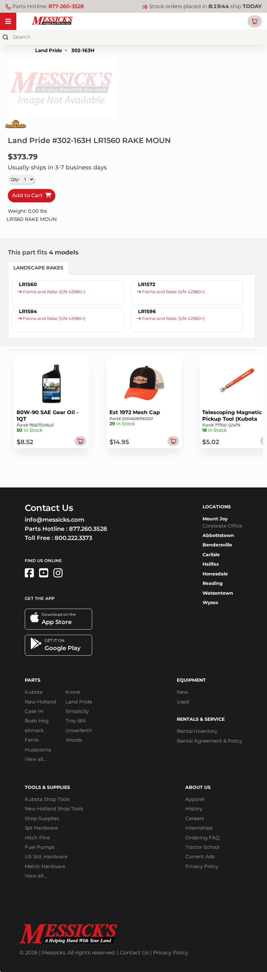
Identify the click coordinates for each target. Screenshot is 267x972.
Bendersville (217, 545)
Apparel (194, 799)
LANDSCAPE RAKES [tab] (38, 268)
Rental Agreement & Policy (209, 741)
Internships (199, 828)
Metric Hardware (45, 866)
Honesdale (215, 574)
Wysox (210, 602)
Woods (73, 740)
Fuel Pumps (39, 847)
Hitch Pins (37, 837)
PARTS (32, 680)
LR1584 (28, 311)
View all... (35, 759)
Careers (194, 818)
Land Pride (48, 50)
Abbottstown (218, 535)
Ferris (31, 740)
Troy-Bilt (75, 721)
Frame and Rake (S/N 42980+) (53, 291)
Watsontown (218, 593)
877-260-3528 (66, 6)
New (182, 692)
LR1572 (146, 284)
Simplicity (77, 711)
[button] (254, 21)
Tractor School (202, 847)
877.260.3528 (88, 528)
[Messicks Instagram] (58, 573)
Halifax (211, 564)
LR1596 (147, 311)
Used (183, 702)
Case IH (34, 711)
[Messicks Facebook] (29, 573)
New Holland (40, 702)
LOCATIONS (217, 507)
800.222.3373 (73, 538)
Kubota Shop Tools (47, 799)
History (193, 808)
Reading (213, 583)
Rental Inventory (197, 731)
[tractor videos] (43, 573)
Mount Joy (215, 519)
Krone (72, 692)
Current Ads (200, 856)
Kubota (34, 692)
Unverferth (78, 730)
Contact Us (134, 953)
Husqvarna (38, 750)
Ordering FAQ (202, 837)
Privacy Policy (201, 866)
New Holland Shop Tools (54, 808)
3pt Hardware (41, 828)
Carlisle (211, 555)
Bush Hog (37, 721)
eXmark (34, 730)
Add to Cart (28, 195)
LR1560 (28, 284)
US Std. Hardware (46, 856)
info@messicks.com (54, 519)
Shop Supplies (42, 818)
